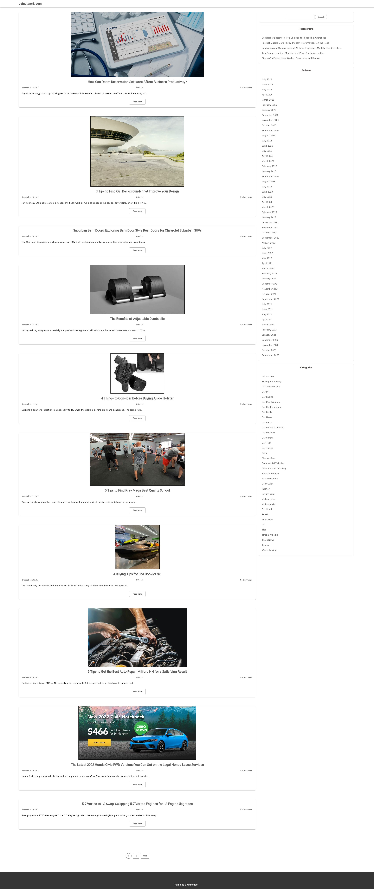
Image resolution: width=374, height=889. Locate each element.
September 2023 (270, 176)
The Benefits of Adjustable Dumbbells (137, 319)
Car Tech (266, 443)
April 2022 (267, 263)
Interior (266, 489)
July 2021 (267, 304)
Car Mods (267, 412)
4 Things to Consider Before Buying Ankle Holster (137, 398)
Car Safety (267, 437)
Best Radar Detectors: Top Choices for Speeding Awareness (294, 37)
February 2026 (269, 105)
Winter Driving (269, 550)
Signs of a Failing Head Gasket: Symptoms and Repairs (291, 58)
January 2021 (269, 335)
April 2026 (267, 94)
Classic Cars (268, 458)
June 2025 (267, 146)
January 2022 (269, 278)
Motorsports (268, 504)
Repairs (266, 514)
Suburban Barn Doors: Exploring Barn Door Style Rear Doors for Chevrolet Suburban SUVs (137, 230)
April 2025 (267, 156)
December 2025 (270, 115)
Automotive (268, 376)
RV (263, 524)
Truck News (268, 540)
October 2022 (269, 232)
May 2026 (267, 89)
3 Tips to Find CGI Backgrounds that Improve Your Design (137, 191)
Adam (140, 88)
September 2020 (270, 355)
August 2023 (268, 181)
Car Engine (267, 397)
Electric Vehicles (271, 473)
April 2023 (267, 202)
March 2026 (268, 100)
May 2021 (267, 314)
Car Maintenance (271, 402)
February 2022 (269, 273)
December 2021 (270, 283)
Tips (264, 529)
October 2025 (269, 125)
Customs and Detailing (274, 468)
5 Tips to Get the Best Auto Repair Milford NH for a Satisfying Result (137, 671)
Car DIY (266, 391)
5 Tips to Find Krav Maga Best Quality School (137, 490)
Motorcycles (268, 499)
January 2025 (269, 171)
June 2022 (267, 253)
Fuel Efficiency (270, 478)
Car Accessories (271, 386)
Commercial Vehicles (273, 463)
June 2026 (267, 84)
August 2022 (268, 243)
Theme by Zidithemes (185, 884)
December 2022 (270, 222)
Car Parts (267, 422)
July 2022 (267, 248)
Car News (267, 417)
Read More (137, 102)
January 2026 (269, 110)
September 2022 (270, 237)
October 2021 (269, 294)
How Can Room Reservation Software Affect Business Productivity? (137, 82)
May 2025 (267, 151)
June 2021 (267, 309)
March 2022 (268, 268)
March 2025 (268, 161)
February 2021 (269, 329)
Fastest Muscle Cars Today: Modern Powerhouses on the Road (295, 43)
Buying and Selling (271, 381)
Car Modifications (271, 407)
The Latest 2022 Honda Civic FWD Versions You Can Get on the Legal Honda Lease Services (137, 765)
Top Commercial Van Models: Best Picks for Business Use (293, 53)
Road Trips (267, 519)
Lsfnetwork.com (30, 3)
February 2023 (269, 212)
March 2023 (268, 207)
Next (145, 856)
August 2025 (268, 135)
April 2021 (267, 319)
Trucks (265, 545)
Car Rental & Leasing (273, 427)
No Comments (246, 88)
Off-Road (267, 509)
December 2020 (270, 340)
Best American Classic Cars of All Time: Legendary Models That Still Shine (302, 48)
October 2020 (269, 350)
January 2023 (269, 217)
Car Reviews (268, 432)
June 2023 (267, 191)
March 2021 (268, 324)
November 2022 (270, 227)
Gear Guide (267, 483)
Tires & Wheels (270, 535)
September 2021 (270, 299)
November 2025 (270, 120)
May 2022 (267, 258)
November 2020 (270, 345)
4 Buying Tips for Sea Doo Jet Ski (137, 574)
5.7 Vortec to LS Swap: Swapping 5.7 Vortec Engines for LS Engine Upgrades (137, 804)
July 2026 (267, 79)
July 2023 (267, 186)
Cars (264, 453)
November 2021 (270, 289)
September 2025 (270, 130)
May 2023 (267, 197)
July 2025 (267, 140)
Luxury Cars (268, 494)
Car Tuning (267, 448)
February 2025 (269, 166)
